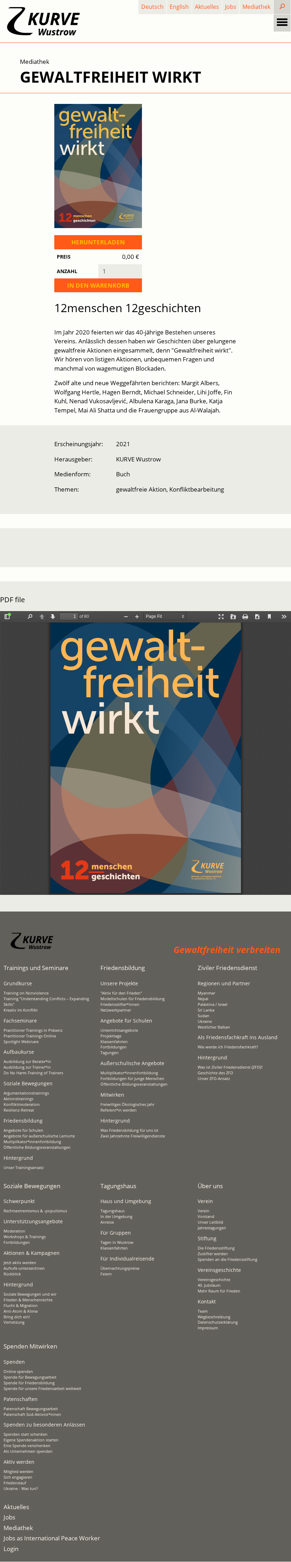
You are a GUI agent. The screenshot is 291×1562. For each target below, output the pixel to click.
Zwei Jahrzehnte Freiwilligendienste (132, 1136)
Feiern (106, 1274)
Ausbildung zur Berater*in (27, 1061)
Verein (203, 1210)
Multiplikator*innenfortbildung (32, 1141)
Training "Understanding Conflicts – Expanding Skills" (46, 1001)
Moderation (14, 1231)
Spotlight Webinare (21, 1041)
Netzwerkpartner (115, 1010)
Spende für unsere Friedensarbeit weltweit (42, 1388)
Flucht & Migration (21, 1305)
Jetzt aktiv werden (20, 1262)
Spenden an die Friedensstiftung (227, 1259)
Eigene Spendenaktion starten (31, 1440)
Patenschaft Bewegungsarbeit (31, 1408)
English (179, 7)
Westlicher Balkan (214, 1027)
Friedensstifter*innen (119, 1004)
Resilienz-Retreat (19, 1110)
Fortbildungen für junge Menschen (132, 1078)
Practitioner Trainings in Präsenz (33, 1030)
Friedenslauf (15, 1482)
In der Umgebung (116, 1216)
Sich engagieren (18, 1477)
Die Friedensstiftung (216, 1248)
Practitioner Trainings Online (30, 1036)
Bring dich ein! (17, 1316)
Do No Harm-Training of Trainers (33, 1072)
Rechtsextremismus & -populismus (35, 1210)
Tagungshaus (112, 1210)
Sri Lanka (206, 1010)
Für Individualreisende (127, 1258)
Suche (288, 7)
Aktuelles (207, 7)
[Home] (43, 21)
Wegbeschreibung (214, 1316)
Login (11, 1549)
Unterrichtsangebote (119, 1030)
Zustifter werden (213, 1253)
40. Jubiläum (209, 1285)
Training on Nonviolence (26, 993)
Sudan (203, 1015)
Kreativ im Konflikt (21, 1010)
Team (203, 1311)
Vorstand (206, 1216)
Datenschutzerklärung (218, 1322)
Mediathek (256, 7)
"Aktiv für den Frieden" (121, 993)
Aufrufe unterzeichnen (24, 1268)
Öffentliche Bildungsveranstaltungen (37, 1147)
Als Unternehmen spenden (28, 1451)
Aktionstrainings (18, 1098)
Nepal (203, 998)
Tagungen (109, 1052)
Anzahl (67, 271)
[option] (142, 547)
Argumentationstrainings (26, 1093)
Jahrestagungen (212, 1227)
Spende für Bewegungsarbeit (30, 1377)
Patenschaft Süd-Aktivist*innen (32, 1414)
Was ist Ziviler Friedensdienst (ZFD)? (230, 1067)
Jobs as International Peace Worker (52, 1538)
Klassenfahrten (114, 1041)
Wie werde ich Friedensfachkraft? (228, 1047)
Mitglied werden (18, 1471)
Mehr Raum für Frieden (219, 1291)
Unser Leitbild (210, 1222)
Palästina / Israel (212, 1004)
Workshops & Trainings (25, 1236)
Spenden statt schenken (26, 1434)
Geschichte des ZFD (215, 1072)
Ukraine (205, 1021)
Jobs (230, 7)
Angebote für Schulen (23, 1130)
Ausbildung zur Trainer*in (27, 1067)
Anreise (107, 1222)
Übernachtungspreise (119, 1268)
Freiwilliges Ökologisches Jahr (127, 1104)
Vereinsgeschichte (214, 1279)
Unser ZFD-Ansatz (214, 1078)
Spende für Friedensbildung (29, 1382)
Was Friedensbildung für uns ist (129, 1130)
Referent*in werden (118, 1110)
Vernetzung (14, 1322)
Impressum (208, 1327)
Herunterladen (98, 242)
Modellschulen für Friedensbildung (132, 998)
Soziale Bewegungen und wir (30, 1294)
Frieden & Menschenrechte (28, 1299)
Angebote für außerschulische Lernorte (39, 1136)
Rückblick (12, 1274)
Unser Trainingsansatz (24, 1167)
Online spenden (18, 1371)
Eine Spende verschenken (27, 1445)
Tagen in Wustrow (116, 1242)
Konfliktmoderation (22, 1104)
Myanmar (206, 993)
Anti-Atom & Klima (21, 1311)
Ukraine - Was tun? (21, 1488)
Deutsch (152, 7)
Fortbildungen (113, 1047)
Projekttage (110, 1036)
